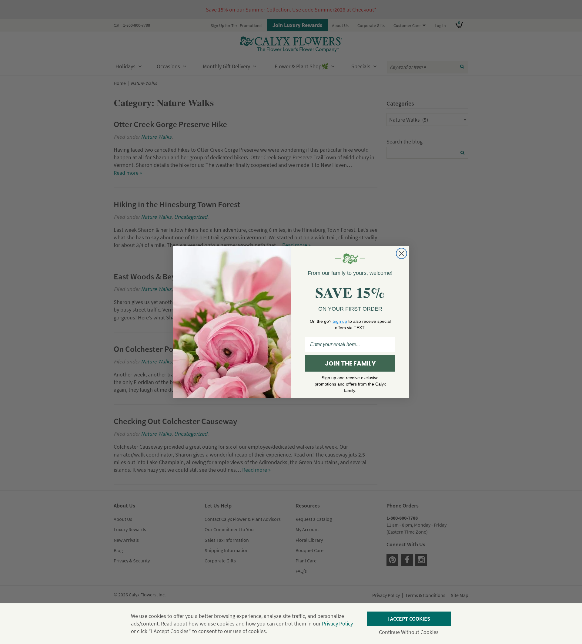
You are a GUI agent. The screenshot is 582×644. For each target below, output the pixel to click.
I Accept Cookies (408, 618)
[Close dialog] (401, 253)
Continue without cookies (409, 632)
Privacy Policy (337, 623)
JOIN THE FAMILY (350, 363)
